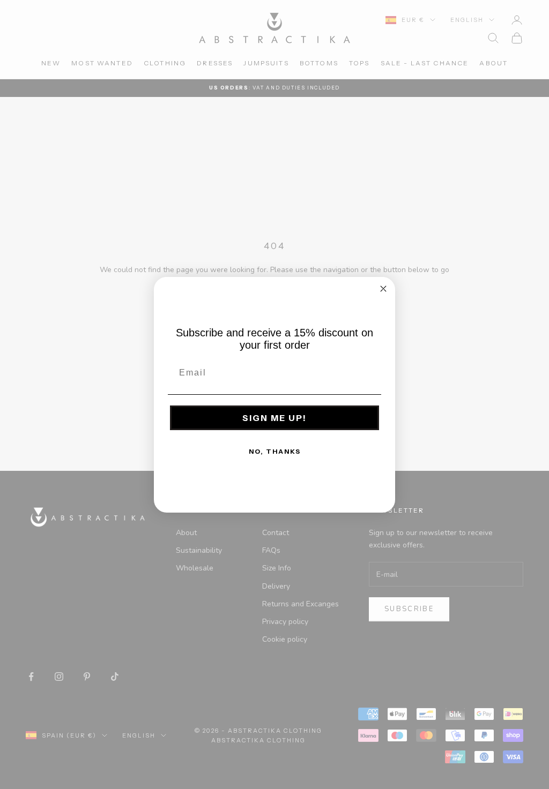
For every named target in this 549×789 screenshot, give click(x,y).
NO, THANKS (275, 451)
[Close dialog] (383, 288)
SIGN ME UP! (274, 417)
